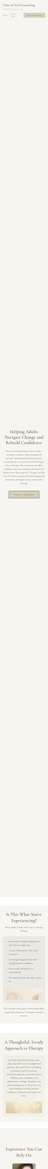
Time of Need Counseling (19, 5)
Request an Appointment (34, 15)
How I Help (13, 15)
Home (5, 15)
